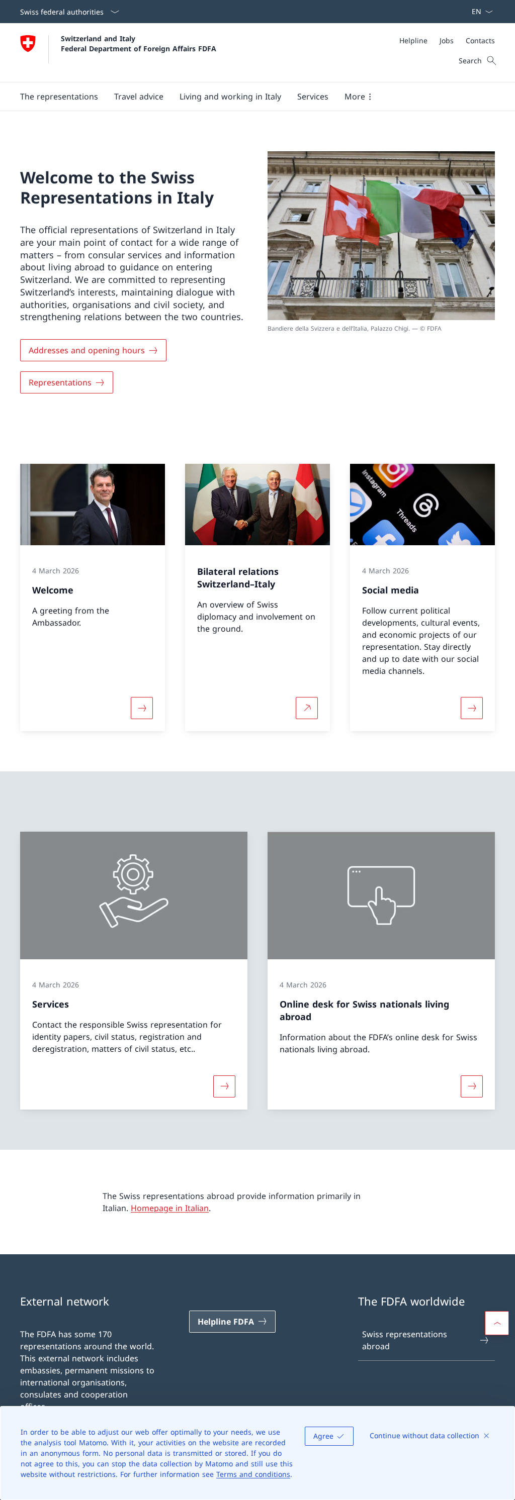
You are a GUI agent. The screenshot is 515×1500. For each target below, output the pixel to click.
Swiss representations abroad (404, 1340)
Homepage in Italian (170, 1208)
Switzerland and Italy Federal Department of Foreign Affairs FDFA (138, 43)
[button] (59, 96)
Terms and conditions (253, 1474)
